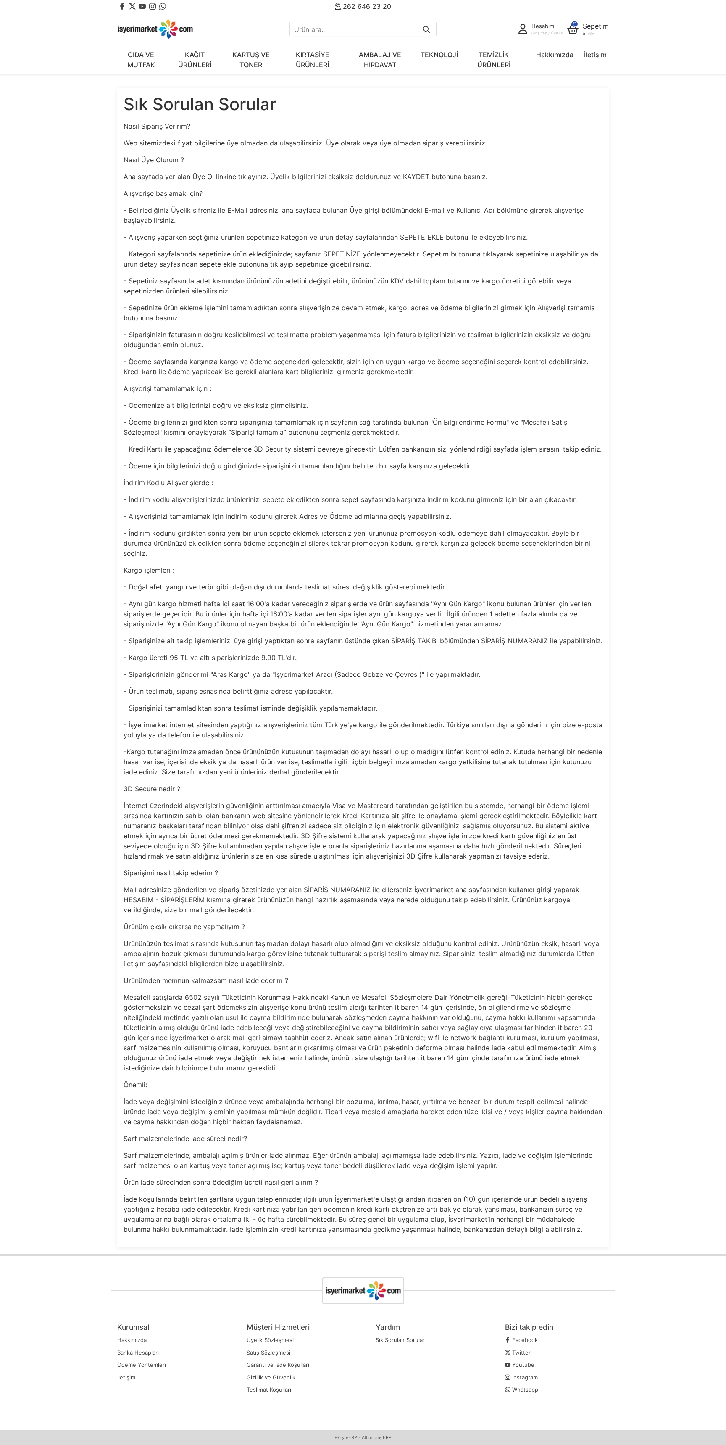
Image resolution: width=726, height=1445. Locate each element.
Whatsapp (524, 1389)
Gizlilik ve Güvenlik (271, 1377)
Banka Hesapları (138, 1352)
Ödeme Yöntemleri (141, 1364)
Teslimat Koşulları (269, 1389)
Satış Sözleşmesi (268, 1352)
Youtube (522, 1364)
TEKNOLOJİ (439, 54)
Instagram (524, 1377)
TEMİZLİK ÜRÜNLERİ (493, 59)
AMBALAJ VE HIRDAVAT (380, 59)
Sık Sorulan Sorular (400, 1340)
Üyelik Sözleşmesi (270, 1340)
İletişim (595, 54)
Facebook (524, 1340)
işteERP (348, 1437)
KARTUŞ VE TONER (251, 59)
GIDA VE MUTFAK (141, 59)
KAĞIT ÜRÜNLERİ (194, 59)
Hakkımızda (554, 54)
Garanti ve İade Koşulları (278, 1364)
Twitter (520, 1352)
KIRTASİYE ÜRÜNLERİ (312, 59)
